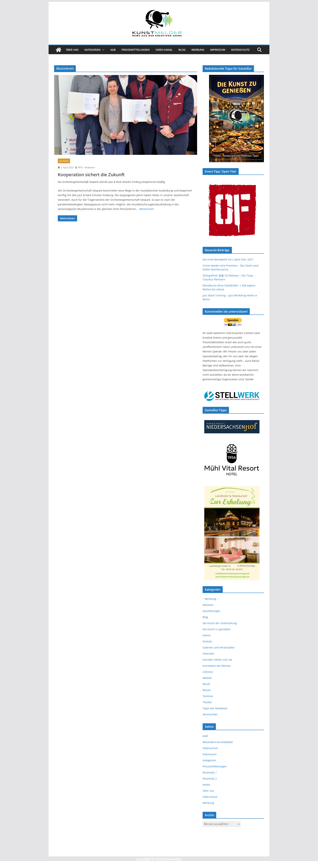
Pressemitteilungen (135, 49)
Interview (208, 653)
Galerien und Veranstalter (219, 647)
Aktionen (64, 161)
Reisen (207, 690)
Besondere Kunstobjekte (218, 742)
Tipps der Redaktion (215, 708)
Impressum (217, 49)
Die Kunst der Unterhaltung (220, 623)
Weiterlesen (146, 209)
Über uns (72, 49)
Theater (207, 702)
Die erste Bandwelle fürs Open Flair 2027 (228, 259)
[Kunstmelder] (58, 49)
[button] (102, 49)
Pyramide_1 (210, 772)
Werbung (197, 49)
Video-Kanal (164, 49)
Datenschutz (240, 49)
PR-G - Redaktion (86, 167)
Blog (182, 49)
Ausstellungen (211, 611)
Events (207, 635)
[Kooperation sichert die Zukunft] (125, 115)
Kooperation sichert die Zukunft (91, 174)
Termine (208, 696)
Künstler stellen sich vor (217, 659)
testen (206, 784)
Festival (207, 641)
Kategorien (92, 49)
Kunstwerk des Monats (217, 665)
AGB (113, 49)
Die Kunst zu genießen (217, 629)
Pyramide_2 (210, 778)
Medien (207, 678)
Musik (206, 684)
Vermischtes (210, 714)
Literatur (208, 672)
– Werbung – (210, 599)
